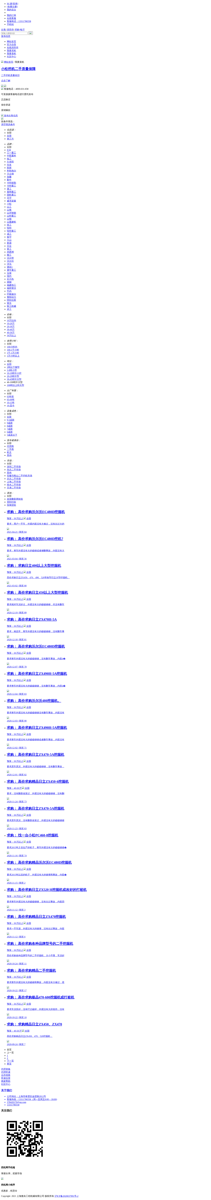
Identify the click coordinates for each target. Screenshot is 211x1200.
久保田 (10, 161)
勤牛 (9, 180)
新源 (9, 243)
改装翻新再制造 (15, 499)
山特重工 (11, 216)
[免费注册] (12, 6)
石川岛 (10, 279)
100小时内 (12, 347)
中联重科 (11, 155)
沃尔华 (10, 258)
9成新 (10, 423)
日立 (9, 246)
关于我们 (6, 1090)
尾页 (9, 1064)
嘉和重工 (11, 192)
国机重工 (11, 195)
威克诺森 (11, 201)
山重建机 (11, 222)
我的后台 (11, 9)
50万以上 (11, 335)
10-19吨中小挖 (14, 373)
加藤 (9, 177)
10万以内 (11, 320)
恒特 (9, 228)
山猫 (9, 219)
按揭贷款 (11, 505)
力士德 (10, 174)
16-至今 (10, 405)
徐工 (9, 225)
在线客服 (11, 18)
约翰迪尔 (11, 294)
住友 (9, 164)
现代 (9, 276)
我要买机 (11, 50)
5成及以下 (12, 435)
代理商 (10, 446)
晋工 (9, 249)
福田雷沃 (11, 288)
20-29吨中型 (13, 376)
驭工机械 (11, 306)
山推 (9, 210)
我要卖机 (11, 53)
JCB (9, 150)
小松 (9, 204)
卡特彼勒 (11, 183)
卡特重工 (11, 186)
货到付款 (11, 502)
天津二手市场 (14, 487)
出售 (3, 29)
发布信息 (5, 36)
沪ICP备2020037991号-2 (66, 1196)
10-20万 (10, 323)
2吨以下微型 (13, 367)
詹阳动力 (11, 297)
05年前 (10, 396)
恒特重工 (11, 231)
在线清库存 (12, 47)
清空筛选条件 (8, 124)
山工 (9, 207)
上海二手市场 (14, 481)
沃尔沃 (10, 261)
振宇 (9, 237)
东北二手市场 (14, 469)
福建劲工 (11, 285)
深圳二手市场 (14, 466)
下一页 (10, 1061)
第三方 (10, 139)
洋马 (9, 264)
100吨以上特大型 (15, 385)
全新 (9, 417)
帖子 (22, 29)
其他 (9, 455)
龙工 (9, 309)
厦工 (9, 189)
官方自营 (11, 44)
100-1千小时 (13, 350)
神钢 (9, 282)
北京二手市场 (14, 478)
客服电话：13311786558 (19, 21)
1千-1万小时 (13, 353)
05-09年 (10, 399)
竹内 (9, 291)
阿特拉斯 (11, 300)
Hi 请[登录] (12, 3)
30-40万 (10, 329)
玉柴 (9, 273)
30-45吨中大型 (14, 379)
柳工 (9, 255)
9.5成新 (10, 420)
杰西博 (10, 252)
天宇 (9, 198)
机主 (9, 452)
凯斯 (9, 167)
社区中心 (11, 56)
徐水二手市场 (14, 484)
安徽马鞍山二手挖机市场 (19, 475)
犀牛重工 (11, 270)
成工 (9, 234)
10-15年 (10, 402)
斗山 (9, 240)
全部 (9, 364)
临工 (9, 158)
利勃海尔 (11, 171)
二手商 (10, 449)
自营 (9, 136)
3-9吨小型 (12, 370)
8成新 (10, 426)
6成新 (10, 432)
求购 (17, 29)
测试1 (10, 267)
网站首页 (11, 41)
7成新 (10, 429)
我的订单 (11, 15)
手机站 (10, 24)
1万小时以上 (13, 356)
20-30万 (10, 326)
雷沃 (9, 303)
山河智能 (11, 213)
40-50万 (10, 332)
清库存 (10, 29)
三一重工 (11, 152)
